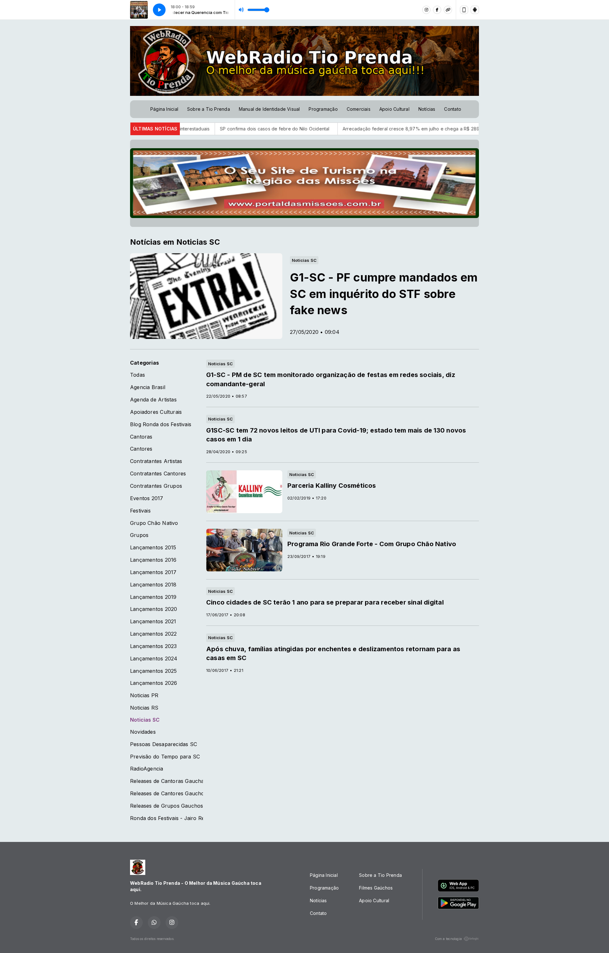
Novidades (143, 732)
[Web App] (464, 10)
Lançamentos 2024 (153, 659)
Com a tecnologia (448, 939)
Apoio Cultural (394, 109)
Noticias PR (144, 695)
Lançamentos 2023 (153, 646)
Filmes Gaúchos (376, 887)
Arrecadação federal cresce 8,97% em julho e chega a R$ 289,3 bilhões (378, 128)
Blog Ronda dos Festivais (160, 424)
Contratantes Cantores (158, 474)
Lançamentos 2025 (153, 671)
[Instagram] (426, 10)
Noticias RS (144, 708)
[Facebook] (437, 10)
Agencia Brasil (147, 387)
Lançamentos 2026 (153, 683)
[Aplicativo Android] (475, 10)
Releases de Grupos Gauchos (166, 806)
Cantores (141, 449)
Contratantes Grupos (156, 486)
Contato (452, 109)
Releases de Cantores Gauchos (166, 794)
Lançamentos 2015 (153, 548)
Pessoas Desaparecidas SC (163, 744)
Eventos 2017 (146, 498)
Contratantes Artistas (156, 461)
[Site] (448, 10)
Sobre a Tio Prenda (208, 109)
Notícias (426, 109)
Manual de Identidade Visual (269, 109)
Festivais (140, 511)
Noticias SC (145, 720)
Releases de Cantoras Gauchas (166, 781)
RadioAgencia (146, 769)
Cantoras (141, 437)
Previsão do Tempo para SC (165, 757)
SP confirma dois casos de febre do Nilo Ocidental (232, 128)
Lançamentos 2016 (153, 560)
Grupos (139, 535)
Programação (323, 109)
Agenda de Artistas (153, 400)
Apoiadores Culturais (156, 412)
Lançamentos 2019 (153, 597)
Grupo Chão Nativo (154, 523)
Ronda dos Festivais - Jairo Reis (166, 818)
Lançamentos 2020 (153, 609)
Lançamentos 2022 (153, 634)
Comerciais (358, 109)
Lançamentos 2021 (153, 622)
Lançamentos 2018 (153, 585)
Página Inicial (164, 109)
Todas (137, 375)
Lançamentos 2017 (153, 572)
